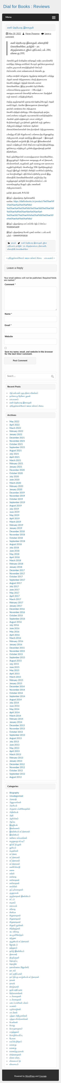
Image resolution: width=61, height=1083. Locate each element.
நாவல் (13, 243)
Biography (14, 793)
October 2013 (16, 732)
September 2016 (17, 619)
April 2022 (15, 425)
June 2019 (14, 512)
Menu (8, 17)
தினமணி (42, 246)
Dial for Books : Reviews (26, 6)
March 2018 (15, 561)
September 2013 (17, 735)
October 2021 (16, 444)
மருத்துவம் (14, 1032)
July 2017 (14, 586)
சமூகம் (13, 903)
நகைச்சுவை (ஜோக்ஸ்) (19, 967)
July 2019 (14, 509)
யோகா (13, 1038)
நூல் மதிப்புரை (16, 990)
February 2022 (16, 431)
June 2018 (14, 551)
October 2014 (16, 693)
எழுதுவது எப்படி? (17, 841)
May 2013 (14, 748)
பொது (12, 1025)
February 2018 (16, 564)
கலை (12, 870)
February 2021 (16, 464)
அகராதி (13, 799)
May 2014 (14, 709)
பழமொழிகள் (15, 1009)
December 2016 (17, 609)
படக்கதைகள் (15, 996)
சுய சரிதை (14, 932)
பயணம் (13, 1006)
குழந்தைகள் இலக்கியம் (20, 896)
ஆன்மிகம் (14, 819)
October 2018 (16, 538)
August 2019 (16, 506)
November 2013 (17, 729)
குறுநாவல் (14, 893)
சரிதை (12, 909)
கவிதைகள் (14, 880)
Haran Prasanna (32, 34)
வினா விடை (15, 1058)
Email (8, 325)
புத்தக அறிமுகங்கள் (18, 1016)
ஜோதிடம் (14, 945)
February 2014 (16, 719)
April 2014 (15, 713)
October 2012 (16, 771)
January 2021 (16, 467)
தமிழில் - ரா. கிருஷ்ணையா (26, 246)
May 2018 (14, 554)
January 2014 (16, 722)
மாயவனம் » (49, 258)
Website (9, 336)
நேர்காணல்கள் (16, 993)
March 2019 (15, 522)
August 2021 (16, 451)
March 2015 (15, 677)
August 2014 (16, 700)
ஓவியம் (13, 848)
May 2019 (14, 515)
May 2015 (14, 670)
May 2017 (14, 593)
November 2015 (17, 651)
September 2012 (17, 774)
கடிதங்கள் (14, 851)
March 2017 (15, 599)
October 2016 (16, 616)
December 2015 (17, 648)
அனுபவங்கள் (15, 802)
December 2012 (17, 764)
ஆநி (11, 815)
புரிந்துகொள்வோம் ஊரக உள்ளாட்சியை (27, 406)
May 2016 (14, 632)
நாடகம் (13, 971)
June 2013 (14, 745)
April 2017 (15, 596)
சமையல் (13, 906)
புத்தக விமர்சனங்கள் (19, 1019)
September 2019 (17, 502)
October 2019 (16, 499)
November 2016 (17, 612)
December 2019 (17, 493)
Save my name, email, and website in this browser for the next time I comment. (29, 353)
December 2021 (17, 438)
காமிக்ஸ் (13, 886)
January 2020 (16, 489)
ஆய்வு (12, 822)
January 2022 (16, 434)
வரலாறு (13, 1045)
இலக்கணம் (15, 828)
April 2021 (15, 457)
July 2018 (14, 548)
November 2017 (17, 574)
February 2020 (16, 486)
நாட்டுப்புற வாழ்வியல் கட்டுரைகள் (24, 977)
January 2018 (16, 567)
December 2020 (17, 470)
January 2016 (16, 645)
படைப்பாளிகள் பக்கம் (19, 1003)
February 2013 (16, 758)
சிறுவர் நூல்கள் (16, 925)
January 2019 (16, 528)
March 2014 (15, 716)
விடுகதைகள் (15, 1055)
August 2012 (16, 777)
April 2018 (15, 557)
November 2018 (17, 535)
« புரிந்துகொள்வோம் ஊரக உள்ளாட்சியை (24, 258)
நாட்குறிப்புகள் (16, 974)
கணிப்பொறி (15, 867)
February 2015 (16, 680)
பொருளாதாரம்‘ (16, 1029)
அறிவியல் (14, 812)
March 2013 (15, 754)
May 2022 (14, 422)
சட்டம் (12, 899)
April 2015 (15, 674)
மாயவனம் (14, 399)
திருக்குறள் (14, 958)
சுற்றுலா (13, 938)
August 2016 (16, 622)
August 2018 (16, 544)
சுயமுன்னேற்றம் (16, 935)
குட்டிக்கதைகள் (16, 890)
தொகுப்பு (13, 961)
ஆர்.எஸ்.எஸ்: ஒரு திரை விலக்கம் (24, 393)
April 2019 (15, 519)
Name (8, 314)
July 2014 (14, 703)
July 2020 (14, 477)
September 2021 (17, 447)
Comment (10, 284)
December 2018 (17, 531)
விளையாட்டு (15, 1061)
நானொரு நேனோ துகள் (20, 396)
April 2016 (15, 635)
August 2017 (16, 583)
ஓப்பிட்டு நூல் (15, 845)
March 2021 (15, 460)
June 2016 (14, 628)
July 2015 (14, 664)
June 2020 (14, 480)
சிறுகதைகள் (15, 916)
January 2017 (16, 606)
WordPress (30, 1076)
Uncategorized (16, 796)
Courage (42, 1076)
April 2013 (15, 751)
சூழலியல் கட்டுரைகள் (19, 941)
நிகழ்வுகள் (14, 987)
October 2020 (16, 473)
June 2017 (14, 590)
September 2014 (17, 696)
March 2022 (15, 428)
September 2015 (17, 657)
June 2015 (14, 667)
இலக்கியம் (14, 835)
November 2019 (17, 496)
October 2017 (16, 577)
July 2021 (14, 454)
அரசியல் (13, 806)
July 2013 (14, 742)
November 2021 (17, 441)
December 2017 (17, 570)
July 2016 (14, 625)
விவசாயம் (14, 1064)
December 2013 (17, 725)
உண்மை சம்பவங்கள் (18, 838)
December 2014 (17, 687)
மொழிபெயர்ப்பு (16, 1035)
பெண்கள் (14, 1022)
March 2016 (15, 638)
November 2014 (17, 690)
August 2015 (16, 661)
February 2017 (16, 603)
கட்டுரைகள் (15, 857)
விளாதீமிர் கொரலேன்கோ (17, 249)
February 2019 (16, 525)
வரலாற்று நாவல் (17, 1051)
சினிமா (13, 912)
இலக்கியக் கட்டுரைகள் (20, 832)
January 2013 (16, 761)
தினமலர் (13, 954)
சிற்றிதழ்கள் (15, 929)
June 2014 (14, 706)
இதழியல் (14, 825)
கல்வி (12, 874)
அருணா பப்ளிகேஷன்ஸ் (20, 809)
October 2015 (16, 654)
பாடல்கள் (13, 1013)
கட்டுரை (13, 854)
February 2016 (16, 641)
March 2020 (15, 483)
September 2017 (17, 580)
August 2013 (16, 738)
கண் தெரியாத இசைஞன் (31, 243)
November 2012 (17, 767)
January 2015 (16, 683)
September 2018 (17, 541)
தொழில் (13, 964)
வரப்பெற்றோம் (16, 1042)
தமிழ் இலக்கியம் (17, 951)
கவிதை (13, 877)
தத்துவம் (13, 948)
